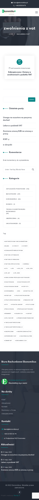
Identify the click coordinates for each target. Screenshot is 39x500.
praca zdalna (9, 309)
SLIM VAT (29, 313)
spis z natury (9, 318)
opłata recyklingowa (22, 295)
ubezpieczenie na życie (24, 331)
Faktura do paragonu (12, 259)
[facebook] (20, 492)
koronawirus (9, 291)
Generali (26, 264)
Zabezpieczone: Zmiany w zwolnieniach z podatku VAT (19, 73)
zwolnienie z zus (21, 340)
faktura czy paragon (12, 255)
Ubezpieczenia (11, 218)
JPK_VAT (7, 273)
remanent (8, 313)
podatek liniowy (17, 304)
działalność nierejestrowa (14, 250)
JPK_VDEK (17, 273)
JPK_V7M (29, 268)
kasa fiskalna (9, 282)
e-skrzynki (7, 145)
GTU (6, 268)
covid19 (25, 246)
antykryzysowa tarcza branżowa (16, 241)
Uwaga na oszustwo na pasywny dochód (17, 119)
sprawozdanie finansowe (26, 318)
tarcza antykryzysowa (12, 322)
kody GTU (25, 286)
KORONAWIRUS (11, 199)
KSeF (4, 400)
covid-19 (15, 246)
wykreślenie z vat (10, 336)
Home (11, 34)
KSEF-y (6, 139)
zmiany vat (8, 340)
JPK (13, 268)
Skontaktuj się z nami (17, 383)
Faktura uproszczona (12, 264)
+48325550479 (20, 5)
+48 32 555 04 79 (10, 434)
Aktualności (6, 403)
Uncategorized (12, 223)
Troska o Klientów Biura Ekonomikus (15, 210)
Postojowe (30, 304)
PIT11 (6, 304)
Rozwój (9, 204)
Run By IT (17, 495)
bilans (7, 246)
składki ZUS (19, 313)
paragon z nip (28, 300)
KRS (19, 291)
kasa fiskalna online (11, 286)
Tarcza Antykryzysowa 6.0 (14, 327)
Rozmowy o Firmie (9, 410)
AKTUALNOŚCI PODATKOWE (20, 68)
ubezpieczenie (9, 331)
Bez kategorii (11, 194)
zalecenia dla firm (26, 336)
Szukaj (31, 99)
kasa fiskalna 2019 (24, 282)
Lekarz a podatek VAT (12, 126)
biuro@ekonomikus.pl (20, 2)
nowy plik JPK (28, 291)
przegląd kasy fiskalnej (25, 309)
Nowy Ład (8, 295)
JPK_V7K (20, 268)
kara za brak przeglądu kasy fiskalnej (17, 277)
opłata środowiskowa (12, 300)
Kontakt (4, 407)
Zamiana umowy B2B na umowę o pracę (18, 132)
